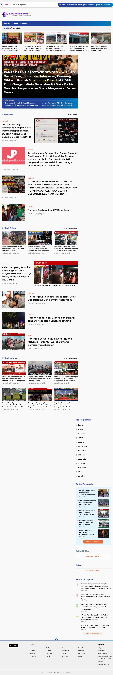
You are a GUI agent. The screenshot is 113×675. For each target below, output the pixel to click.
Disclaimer (101, 650)
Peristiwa (33, 656)
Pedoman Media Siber (104, 656)
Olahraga (82, 468)
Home (6, 5)
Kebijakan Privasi (103, 648)
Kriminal (81, 463)
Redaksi (100, 661)
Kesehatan (82, 459)
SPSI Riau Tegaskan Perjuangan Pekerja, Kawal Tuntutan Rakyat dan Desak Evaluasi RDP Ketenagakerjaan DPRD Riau (66, 379)
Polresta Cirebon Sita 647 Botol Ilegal (49, 210)
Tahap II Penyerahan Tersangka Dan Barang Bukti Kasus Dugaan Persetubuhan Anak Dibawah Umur (96, 586)
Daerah (81, 425)
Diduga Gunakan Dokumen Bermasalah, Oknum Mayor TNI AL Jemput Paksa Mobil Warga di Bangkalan (86, 5)
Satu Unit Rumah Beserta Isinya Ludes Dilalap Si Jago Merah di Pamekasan (56, 48)
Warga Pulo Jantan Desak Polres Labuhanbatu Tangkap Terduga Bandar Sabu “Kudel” (78, 48)
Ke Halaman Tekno (92, 571)
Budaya (23, 24)
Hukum (81, 429)
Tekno (79, 565)
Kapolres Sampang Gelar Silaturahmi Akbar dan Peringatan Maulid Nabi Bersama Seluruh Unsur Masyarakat (63, 405)
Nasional (6, 69)
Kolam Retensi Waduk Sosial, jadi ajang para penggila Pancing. (95, 626)
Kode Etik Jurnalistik (104, 659)
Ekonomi (82, 450)
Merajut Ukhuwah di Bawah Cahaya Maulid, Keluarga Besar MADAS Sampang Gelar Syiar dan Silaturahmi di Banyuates (87, 522)
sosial (80, 656)
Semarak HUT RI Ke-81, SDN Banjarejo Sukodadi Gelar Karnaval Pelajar (33, 48)
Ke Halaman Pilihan (93, 556)
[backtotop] (56, 640)
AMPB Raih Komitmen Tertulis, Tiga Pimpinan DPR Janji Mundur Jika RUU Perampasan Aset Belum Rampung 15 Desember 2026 (13, 379)
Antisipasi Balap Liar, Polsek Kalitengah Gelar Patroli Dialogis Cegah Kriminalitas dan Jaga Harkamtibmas (40, 405)
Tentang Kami (102, 653)
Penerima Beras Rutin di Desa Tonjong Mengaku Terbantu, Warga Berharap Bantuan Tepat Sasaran (50, 341)
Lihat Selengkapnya (70, 228)
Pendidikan (83, 446)
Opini (80, 472)
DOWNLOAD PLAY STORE (105, 664)
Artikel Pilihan (83, 551)
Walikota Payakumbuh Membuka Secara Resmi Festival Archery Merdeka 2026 (87, 502)
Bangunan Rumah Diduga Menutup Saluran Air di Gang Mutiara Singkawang (21, 104)
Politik (80, 476)
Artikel (15, 24)
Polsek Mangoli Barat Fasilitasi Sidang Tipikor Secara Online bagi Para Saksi (87, 492)
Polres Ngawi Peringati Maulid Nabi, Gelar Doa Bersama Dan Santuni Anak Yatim (51, 298)
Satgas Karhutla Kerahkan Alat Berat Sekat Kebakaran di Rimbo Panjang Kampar (40, 378)
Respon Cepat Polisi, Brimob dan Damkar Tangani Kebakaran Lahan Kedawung (51, 319)
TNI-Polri (81, 434)
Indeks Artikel (72, 114)
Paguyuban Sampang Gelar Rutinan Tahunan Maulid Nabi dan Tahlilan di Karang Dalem (87, 512)
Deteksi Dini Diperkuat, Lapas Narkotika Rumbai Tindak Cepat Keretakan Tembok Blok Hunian (13, 405)
